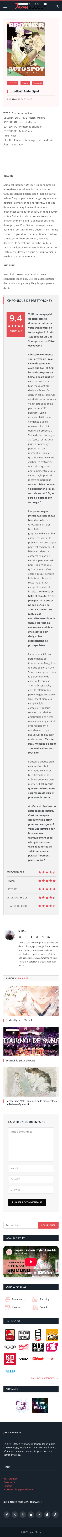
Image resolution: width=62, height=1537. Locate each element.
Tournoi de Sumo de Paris (20, 1060)
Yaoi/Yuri (37, 83)
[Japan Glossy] (31, 6)
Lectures (13, 83)
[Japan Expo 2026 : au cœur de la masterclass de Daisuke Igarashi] (31, 1082)
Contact (7, 1485)
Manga (25, 83)
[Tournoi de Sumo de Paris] (31, 1041)
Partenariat (9, 1482)
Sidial (15, 99)
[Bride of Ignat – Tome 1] (31, 1000)
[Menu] (5, 6)
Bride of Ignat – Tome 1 (19, 1020)
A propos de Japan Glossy (18, 1489)
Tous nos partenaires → (45, 1378)
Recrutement (10, 1478)
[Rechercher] (57, 6)
